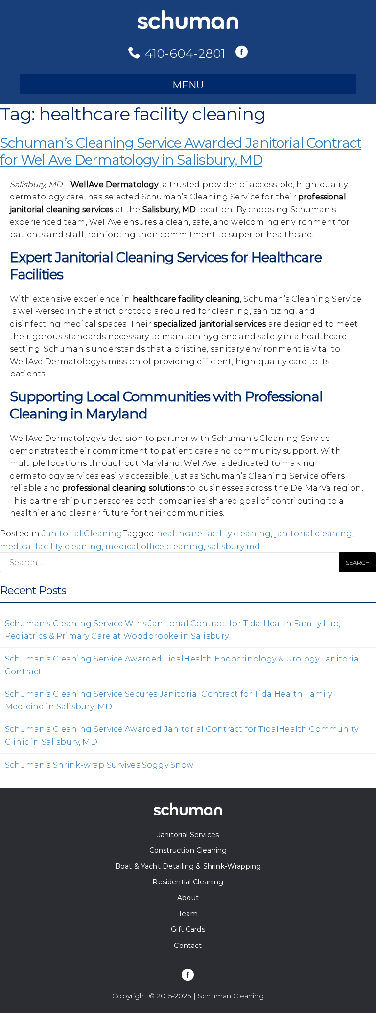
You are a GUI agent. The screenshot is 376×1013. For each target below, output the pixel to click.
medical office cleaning (154, 546)
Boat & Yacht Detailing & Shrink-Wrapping (188, 866)
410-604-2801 (185, 53)
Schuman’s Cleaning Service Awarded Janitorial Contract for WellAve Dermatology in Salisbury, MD (180, 151)
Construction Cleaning (188, 850)
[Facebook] (241, 52)
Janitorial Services (188, 834)
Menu (188, 85)
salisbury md (233, 546)
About (188, 897)
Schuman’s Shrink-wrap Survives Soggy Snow (99, 765)
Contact (188, 945)
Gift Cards (188, 929)
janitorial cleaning (313, 533)
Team (188, 913)
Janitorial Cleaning (82, 533)
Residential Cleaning (187, 882)
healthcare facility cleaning (214, 533)
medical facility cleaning (51, 546)
